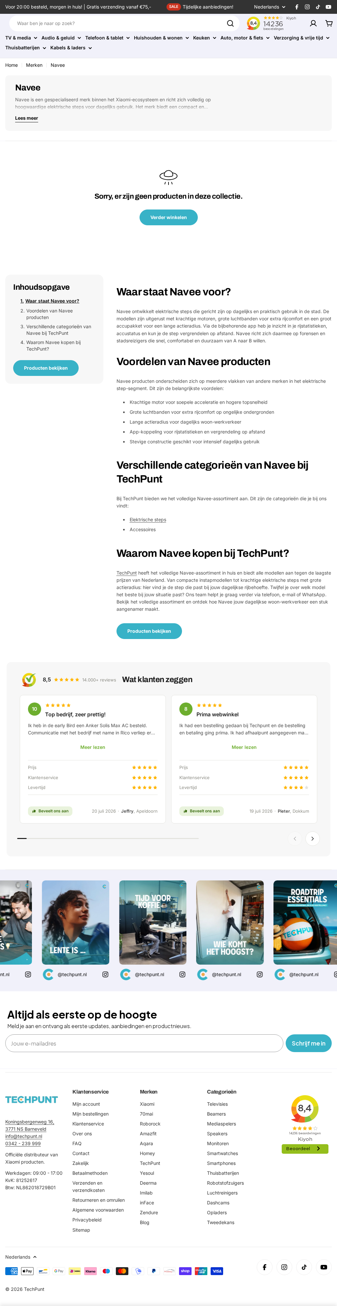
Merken (34, 65)
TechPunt (127, 573)
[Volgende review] (312, 838)
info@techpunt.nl (23, 1136)
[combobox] (124, 23)
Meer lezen (92, 747)
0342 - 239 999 (23, 1143)
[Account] (313, 23)
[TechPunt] (31, 1100)
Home (11, 65)
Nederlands (266, 7)
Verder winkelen (168, 217)
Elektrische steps (148, 519)
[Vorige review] (295, 838)
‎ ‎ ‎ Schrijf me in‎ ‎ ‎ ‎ (308, 1043)
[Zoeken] (230, 23)
